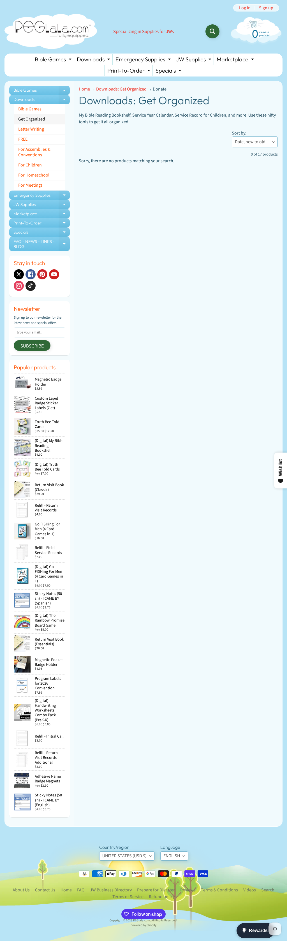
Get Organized (31, 119)
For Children (30, 165)
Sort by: (239, 133)
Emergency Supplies (143, 60)
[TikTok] (31, 286)
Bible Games (54, 60)
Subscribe (32, 346)
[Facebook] (31, 274)
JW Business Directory (111, 890)
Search (267, 890)
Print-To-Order (129, 71)
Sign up (266, 8)
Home (84, 89)
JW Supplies (194, 60)
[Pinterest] (42, 274)
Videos (249, 890)
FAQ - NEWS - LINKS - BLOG (41, 244)
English (171, 856)
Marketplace (236, 60)
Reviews (188, 890)
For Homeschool (33, 175)
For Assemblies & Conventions (34, 152)
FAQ (81, 890)
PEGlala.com (141, 920)
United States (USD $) (124, 856)
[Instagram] (19, 286)
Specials (169, 71)
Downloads (94, 60)
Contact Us (45, 890)
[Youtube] (54, 274)
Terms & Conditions (219, 890)
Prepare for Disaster (156, 890)
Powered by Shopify (143, 925)
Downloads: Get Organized (121, 89)
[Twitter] (19, 274)
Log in (245, 8)
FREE (22, 139)
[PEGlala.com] (50, 31)
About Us (21, 890)
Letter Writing (31, 129)
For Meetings (30, 185)
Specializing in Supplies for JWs (143, 31)
